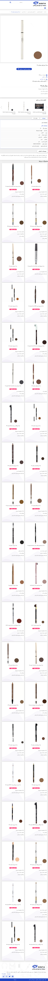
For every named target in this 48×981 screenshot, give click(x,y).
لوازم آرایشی (39, 11)
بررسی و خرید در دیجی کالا (24, 69)
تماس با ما (4, 973)
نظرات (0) (35, 118)
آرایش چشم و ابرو (31, 11)
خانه (45, 11)
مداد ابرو (23, 11)
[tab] (44, 118)
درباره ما (8, 973)
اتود (43, 76)
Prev (1, 107)
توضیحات (43, 118)
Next (46, 107)
